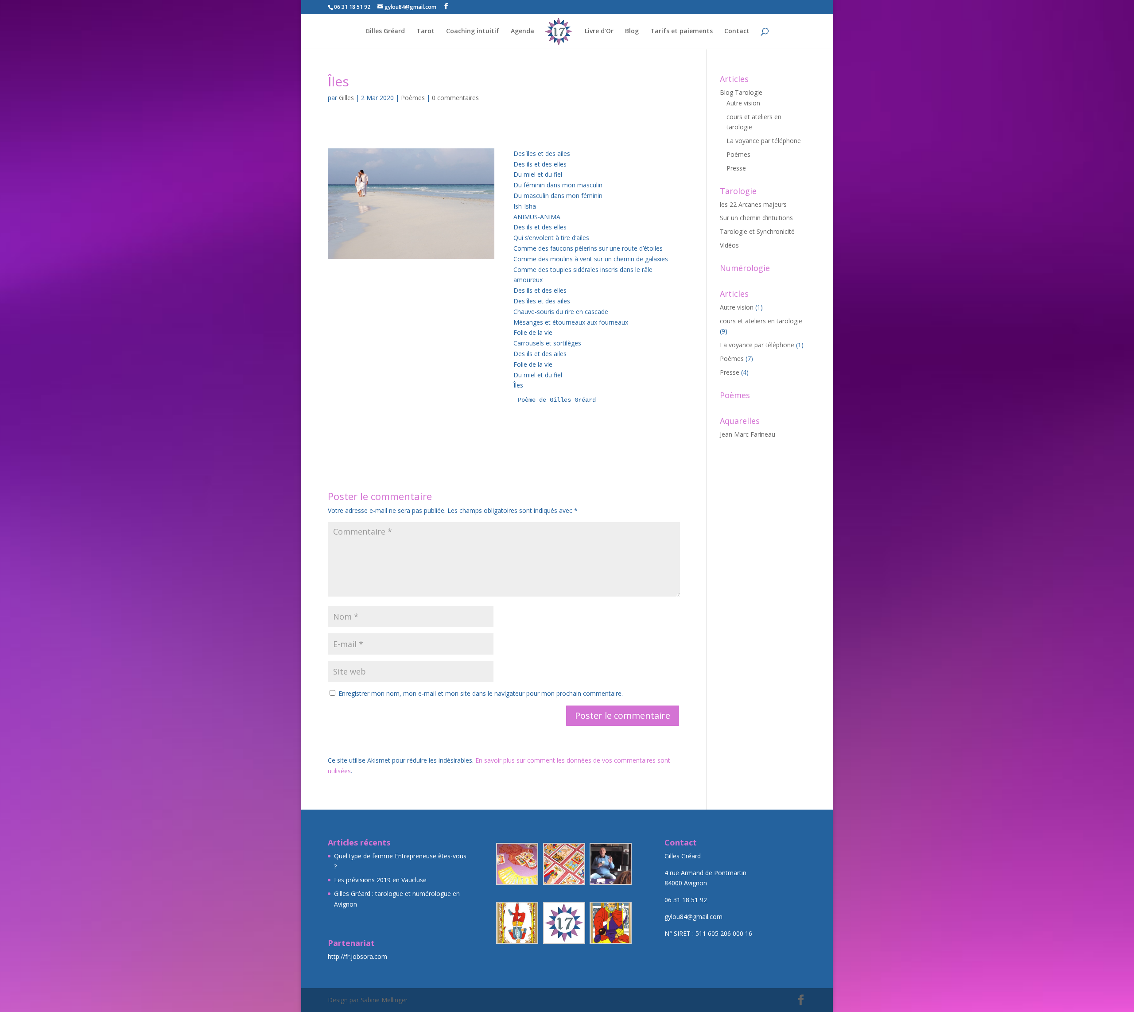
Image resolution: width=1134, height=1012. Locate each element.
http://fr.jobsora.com (357, 956)
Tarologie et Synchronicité (757, 231)
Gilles (346, 97)
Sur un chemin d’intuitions (756, 217)
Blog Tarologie (741, 92)
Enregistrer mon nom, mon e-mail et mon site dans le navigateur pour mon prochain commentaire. (480, 693)
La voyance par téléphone (763, 140)
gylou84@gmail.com (693, 916)
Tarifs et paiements (681, 31)
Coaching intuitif (472, 31)
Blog (632, 31)
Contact (737, 31)
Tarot (425, 31)
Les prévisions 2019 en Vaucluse (380, 880)
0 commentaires (455, 97)
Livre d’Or (599, 31)
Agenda (522, 31)
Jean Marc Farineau (747, 434)
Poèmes (413, 97)
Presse (736, 168)
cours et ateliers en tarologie (761, 321)
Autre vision (743, 103)
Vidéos (729, 245)
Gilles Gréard (385, 31)
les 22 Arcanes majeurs (753, 204)
